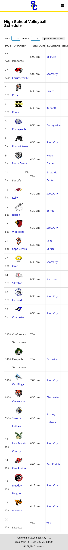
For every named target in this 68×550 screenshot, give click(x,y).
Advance (17, 510)
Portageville (19, 129)
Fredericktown (20, 146)
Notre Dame (19, 163)
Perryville (52, 359)
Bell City (51, 56)
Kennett (17, 112)
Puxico (16, 95)
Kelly (15, 197)
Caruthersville (20, 78)
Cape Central (20, 249)
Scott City (52, 74)
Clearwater (18, 401)
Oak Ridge (18, 384)
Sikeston (17, 283)
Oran (15, 266)
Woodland (18, 231)
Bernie (16, 215)
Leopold (17, 300)
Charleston (18, 317)
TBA (48, 523)
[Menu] (62, 5)
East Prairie (19, 468)
